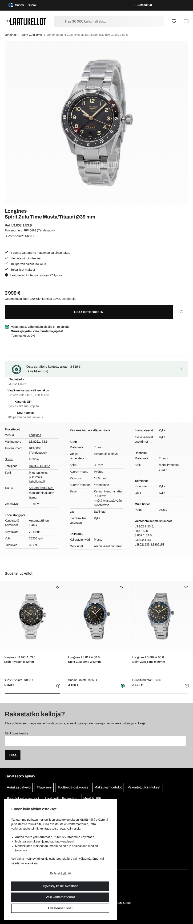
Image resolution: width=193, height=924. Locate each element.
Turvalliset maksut (22, 269)
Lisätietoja (69, 298)
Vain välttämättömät (60, 897)
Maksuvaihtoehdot (108, 787)
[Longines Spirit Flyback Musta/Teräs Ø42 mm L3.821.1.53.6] (32, 616)
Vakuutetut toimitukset (25, 258)
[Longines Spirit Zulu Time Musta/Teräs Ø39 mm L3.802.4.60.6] (160, 616)
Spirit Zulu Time (31, 34)
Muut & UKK (92, 798)
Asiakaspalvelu (19, 787)
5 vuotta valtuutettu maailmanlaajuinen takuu (40, 252)
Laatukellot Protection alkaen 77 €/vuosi (36, 275)
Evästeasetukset (60, 908)
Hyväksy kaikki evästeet (60, 886)
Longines (10, 34)
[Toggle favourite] (181, 312)
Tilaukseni (44, 787)
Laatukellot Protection (61, 798)
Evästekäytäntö (60, 873)
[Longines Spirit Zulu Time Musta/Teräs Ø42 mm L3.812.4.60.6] (96, 616)
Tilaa (12, 755)
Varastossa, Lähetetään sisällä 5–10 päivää (40, 329)
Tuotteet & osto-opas (73, 787)
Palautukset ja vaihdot (23, 798)
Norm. (9, 459)
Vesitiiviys (11, 504)
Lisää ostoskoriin (89, 312)
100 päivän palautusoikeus (28, 264)
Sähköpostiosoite (16, 733)
